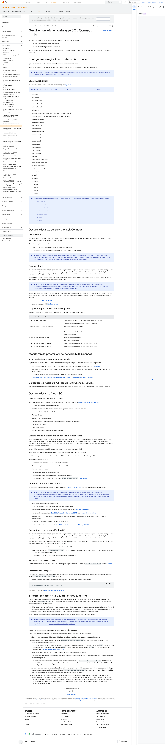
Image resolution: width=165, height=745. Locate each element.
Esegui (28, 2)
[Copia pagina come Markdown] (36, 34)
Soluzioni (38, 2)
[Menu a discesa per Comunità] (71, 2)
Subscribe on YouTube (66, 722)
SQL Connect (22, 7)
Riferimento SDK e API (31, 716)
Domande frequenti (101, 727)
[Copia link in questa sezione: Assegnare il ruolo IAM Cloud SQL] (57, 560)
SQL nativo (83, 478)
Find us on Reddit (65, 716)
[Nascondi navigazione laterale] (20, 742)
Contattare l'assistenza (102, 713)
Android (47, 734)
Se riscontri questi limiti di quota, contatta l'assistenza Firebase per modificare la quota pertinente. (63, 378)
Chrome (54, 734)
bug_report (164, 7)
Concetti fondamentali (18, 11)
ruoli (52, 304)
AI (31, 11)
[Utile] (110, 26)
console (73, 487)
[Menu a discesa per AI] (34, 11)
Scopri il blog (64, 713)
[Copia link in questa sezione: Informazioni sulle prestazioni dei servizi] (72, 359)
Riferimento (59, 11)
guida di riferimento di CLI (55, 590)
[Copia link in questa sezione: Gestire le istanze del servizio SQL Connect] (84, 230)
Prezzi (46, 2)
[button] (10, 27)
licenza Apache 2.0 (41, 700)
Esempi (68, 11)
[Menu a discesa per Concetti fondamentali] (27, 11)
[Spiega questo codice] (107, 583)
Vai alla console (151, 2)
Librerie (27, 722)
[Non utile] (112, 26)
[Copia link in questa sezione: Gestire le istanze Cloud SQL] (65, 394)
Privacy (33, 741)
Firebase (31, 26)
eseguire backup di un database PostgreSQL (67, 288)
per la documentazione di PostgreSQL (71, 525)
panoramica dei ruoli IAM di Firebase (45, 301)
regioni (67, 85)
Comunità (66, 2)
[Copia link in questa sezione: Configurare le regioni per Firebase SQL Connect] (91, 59)
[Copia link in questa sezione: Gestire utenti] (44, 266)
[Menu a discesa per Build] (23, 2)
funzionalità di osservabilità (63, 513)
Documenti (54, 2)
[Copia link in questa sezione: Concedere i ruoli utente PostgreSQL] (68, 530)
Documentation (8, 7)
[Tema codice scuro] (109, 583)
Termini (27, 741)
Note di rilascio (100, 722)
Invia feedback (107, 30)
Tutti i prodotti (88, 734)
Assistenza (77, 2)
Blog (143, 2)
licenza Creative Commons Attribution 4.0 (86, 698)
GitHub (27, 724)
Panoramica (5, 11)
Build (19, 2)
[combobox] (113, 2)
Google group (100, 719)
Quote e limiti (96, 366)
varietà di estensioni (82, 510)
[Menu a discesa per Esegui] (32, 2)
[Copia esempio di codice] (112, 583)
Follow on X (64, 719)
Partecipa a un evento (66, 724)
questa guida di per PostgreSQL (61, 624)
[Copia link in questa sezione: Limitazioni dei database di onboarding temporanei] (83, 436)
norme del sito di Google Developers (73, 700)
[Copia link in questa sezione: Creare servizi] (44, 235)
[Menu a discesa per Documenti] (59, 2)
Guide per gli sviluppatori (32, 713)
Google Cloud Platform (74, 734)
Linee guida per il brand (102, 724)
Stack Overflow (100, 716)
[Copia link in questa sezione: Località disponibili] (49, 81)
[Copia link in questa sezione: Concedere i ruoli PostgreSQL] (54, 571)
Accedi (161, 2)
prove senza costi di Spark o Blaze (89, 402)
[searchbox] (11, 16)
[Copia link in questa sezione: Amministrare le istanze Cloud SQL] (66, 484)
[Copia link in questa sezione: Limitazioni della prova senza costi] (66, 399)
